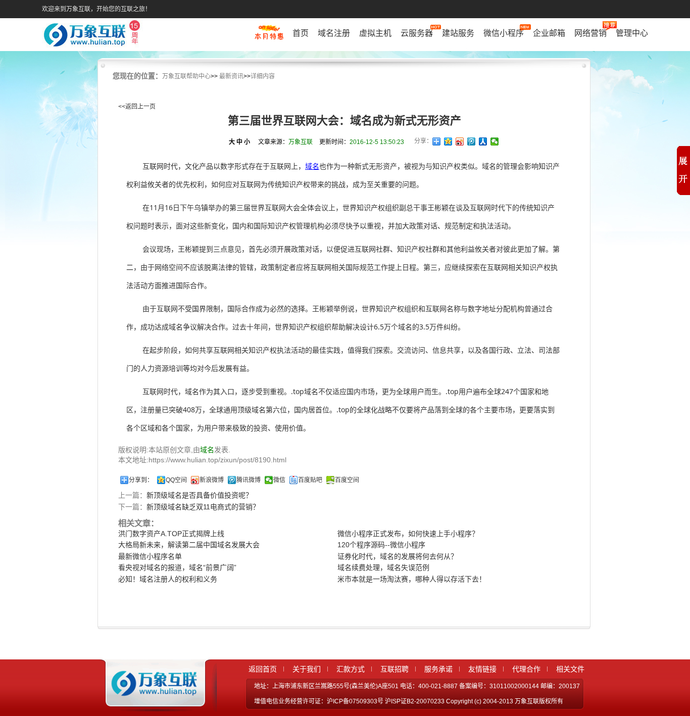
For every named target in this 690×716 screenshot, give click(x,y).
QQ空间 (176, 480)
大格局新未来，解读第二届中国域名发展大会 (189, 545)
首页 (300, 33)
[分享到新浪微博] (460, 141)
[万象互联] (151, 702)
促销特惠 (269, 36)
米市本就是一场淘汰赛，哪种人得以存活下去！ (411, 579)
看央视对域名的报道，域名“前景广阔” (177, 567)
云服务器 (417, 33)
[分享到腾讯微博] (471, 141)
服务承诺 (438, 669)
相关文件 (570, 669)
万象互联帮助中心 (186, 76)
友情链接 (482, 669)
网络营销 (590, 33)
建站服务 (458, 33)
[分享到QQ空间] (448, 141)
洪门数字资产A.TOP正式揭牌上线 (171, 534)
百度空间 (347, 480)
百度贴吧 (310, 480)
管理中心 (632, 33)
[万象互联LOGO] (93, 35)
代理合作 (526, 669)
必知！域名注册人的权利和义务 (167, 579)
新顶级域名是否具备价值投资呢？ (199, 495)
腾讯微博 (248, 480)
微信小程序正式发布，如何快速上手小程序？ (408, 534)
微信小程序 (503, 33)
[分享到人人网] (483, 141)
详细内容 (263, 76)
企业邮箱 (549, 33)
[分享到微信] (494, 141)
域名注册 (334, 33)
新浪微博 (212, 480)
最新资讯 (231, 76)
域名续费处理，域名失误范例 (383, 567)
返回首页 (263, 669)
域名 (312, 166)
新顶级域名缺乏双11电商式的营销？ (203, 507)
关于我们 (306, 669)
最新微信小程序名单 (150, 556)
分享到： (141, 480)
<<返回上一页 (137, 106)
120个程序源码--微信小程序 (381, 545)
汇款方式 (350, 669)
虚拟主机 (375, 33)
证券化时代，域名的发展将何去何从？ (397, 556)
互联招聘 (394, 669)
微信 (279, 480)
